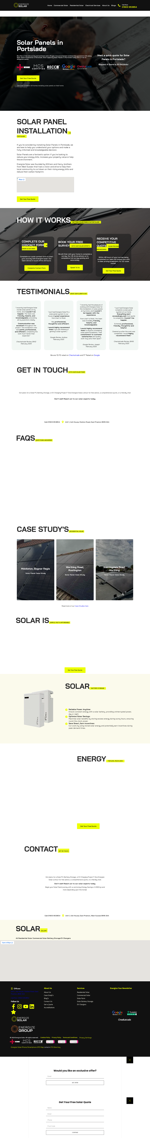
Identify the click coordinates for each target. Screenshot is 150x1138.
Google (97, 355)
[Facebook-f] (13, 1006)
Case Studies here (81, 606)
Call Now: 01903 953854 (20, 998)
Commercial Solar (61, 5)
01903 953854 (129, 7)
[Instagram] (19, 1006)
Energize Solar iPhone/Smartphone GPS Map (27, 1047)
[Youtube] (25, 1006)
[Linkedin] (31, 1006)
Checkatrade (74, 355)
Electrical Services (93, 5)
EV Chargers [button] (66, 938)
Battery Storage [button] (54, 938)
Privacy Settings (85, 1038)
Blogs (113, 5)
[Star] (13, 1012)
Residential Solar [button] (25, 938)
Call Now (125, 5)
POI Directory (55, 1047)
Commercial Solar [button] (40, 938)
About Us (105, 5)
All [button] (17, 938)
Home (49, 5)
